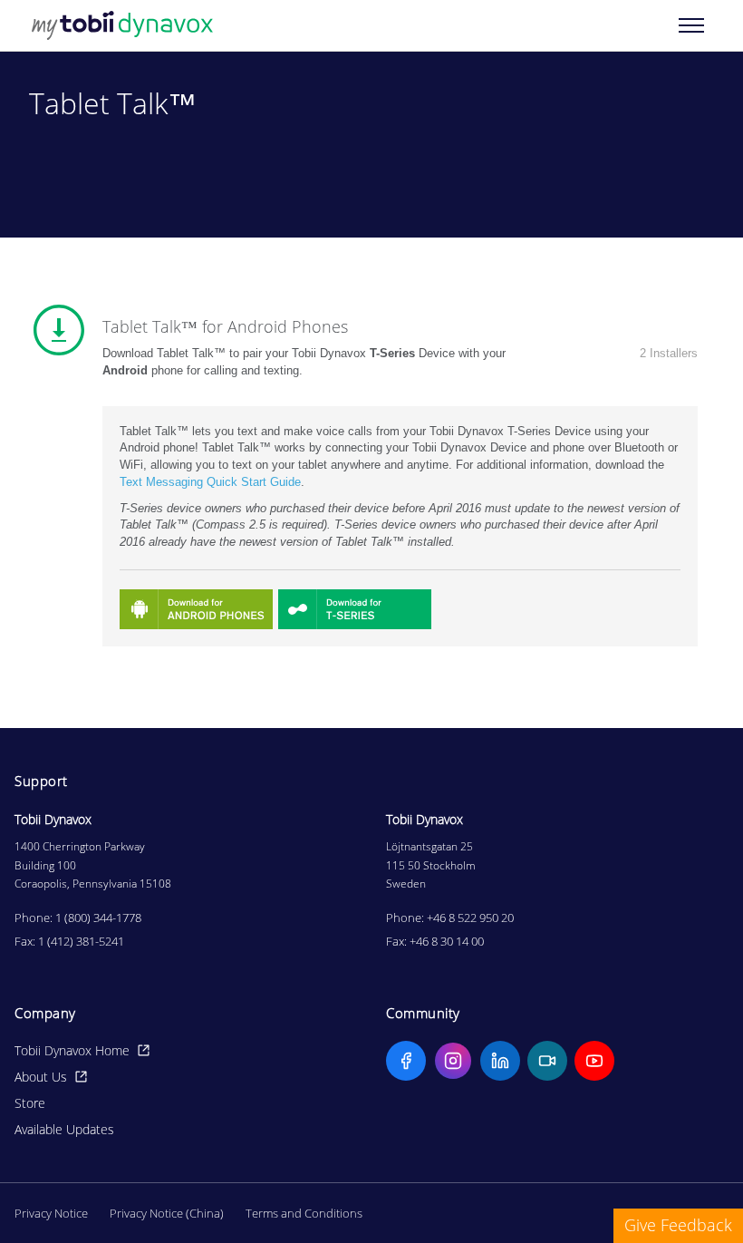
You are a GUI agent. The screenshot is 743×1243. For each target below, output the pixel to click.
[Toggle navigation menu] (691, 25)
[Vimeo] (547, 1061)
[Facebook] (406, 1061)
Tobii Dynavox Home (72, 1050)
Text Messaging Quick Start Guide (210, 482)
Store (29, 1103)
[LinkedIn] (500, 1061)
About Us (40, 1076)
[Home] (122, 25)
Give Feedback (678, 1225)
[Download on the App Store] (196, 609)
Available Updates (64, 1129)
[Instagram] (453, 1061)
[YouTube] (594, 1061)
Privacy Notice (51, 1213)
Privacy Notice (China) (167, 1213)
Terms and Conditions (304, 1213)
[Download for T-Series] (354, 609)
